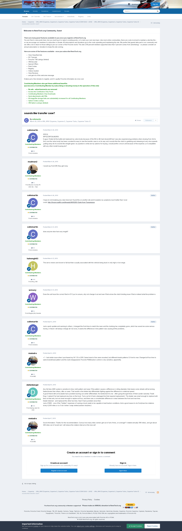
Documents (59, 16)
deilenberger (32, 385)
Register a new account (59, 470)
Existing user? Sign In (140, 4)
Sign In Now (123, 470)
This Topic (149, 11)
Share (138, 120)
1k (34, 182)
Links (89, 16)
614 (33, 406)
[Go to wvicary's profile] (33, 297)
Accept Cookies (136, 526)
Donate (66, 11)
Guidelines (44, 11)
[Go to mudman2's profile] (33, 169)
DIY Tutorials (35, 16)
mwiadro (32, 353)
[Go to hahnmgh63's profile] (33, 266)
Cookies (97, 499)
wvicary (32, 290)
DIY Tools (47, 16)
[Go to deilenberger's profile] (33, 392)
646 (33, 279)
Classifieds (70, 16)
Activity (35, 11)
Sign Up (155, 4)
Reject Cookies (152, 526)
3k (34, 311)
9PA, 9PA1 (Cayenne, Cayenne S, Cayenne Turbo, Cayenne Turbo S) (66, 121)
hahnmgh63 (32, 258)
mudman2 (32, 162)
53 (34, 374)
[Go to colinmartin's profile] (26, 120)
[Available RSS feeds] (158, 492)
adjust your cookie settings (86, 526)
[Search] (157, 11)
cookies (35, 526)
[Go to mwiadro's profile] (33, 360)
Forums (25, 16)
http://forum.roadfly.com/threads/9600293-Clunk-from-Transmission (71, 202)
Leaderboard (56, 11)
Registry (81, 16)
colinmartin (32, 130)
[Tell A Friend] (129, 4)
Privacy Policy (87, 499)
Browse (26, 11)
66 (34, 151)
